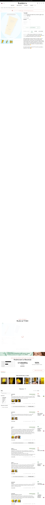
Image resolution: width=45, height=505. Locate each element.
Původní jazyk (30, 406)
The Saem (25, 13)
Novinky (26, 5)
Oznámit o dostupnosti (31, 27)
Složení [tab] (35, 31)
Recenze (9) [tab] (3, 371)
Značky (31, 5)
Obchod (12, 5)
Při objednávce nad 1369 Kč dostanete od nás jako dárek (22, 0)
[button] (3, 41)
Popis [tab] (32, 31)
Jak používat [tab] (41, 31)
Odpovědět (13, 403)
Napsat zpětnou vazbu (38, 370)
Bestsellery (19, 5)
